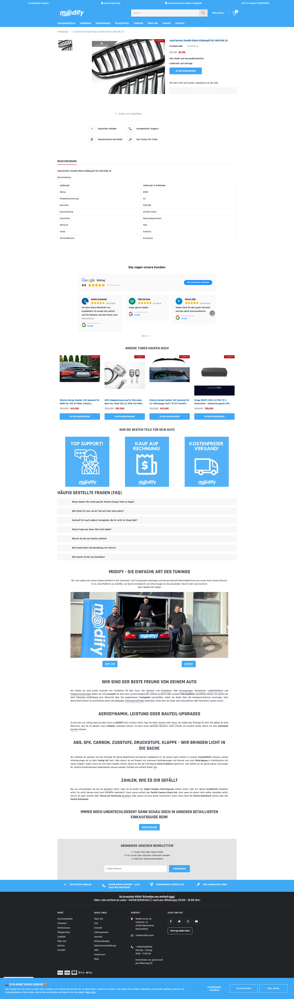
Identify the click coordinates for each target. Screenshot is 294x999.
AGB (96, 950)
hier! (172, 897)
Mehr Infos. (90, 992)
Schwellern (166, 690)
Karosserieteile (66, 23)
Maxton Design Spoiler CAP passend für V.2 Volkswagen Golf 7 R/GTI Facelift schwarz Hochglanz (169, 402)
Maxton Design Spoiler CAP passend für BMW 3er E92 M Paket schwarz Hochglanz (80, 402)
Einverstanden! (243, 988)
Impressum (99, 954)
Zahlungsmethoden (134, 700)
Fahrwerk (85, 23)
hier (155, 767)
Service (166, 23)
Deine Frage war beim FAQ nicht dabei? (91, 529)
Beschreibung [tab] (67, 161)
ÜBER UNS (110, 664)
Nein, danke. (273, 988)
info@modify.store (145, 935)
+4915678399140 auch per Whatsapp (152, 900)
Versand (98, 936)
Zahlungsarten (101, 932)
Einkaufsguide (149, 827)
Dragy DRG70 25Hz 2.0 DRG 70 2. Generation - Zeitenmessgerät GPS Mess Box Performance (211, 402)
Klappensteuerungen (80, 694)
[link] (80, 375)
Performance (103, 23)
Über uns (153, 23)
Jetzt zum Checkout (203, 90)
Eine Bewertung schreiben (198, 282)
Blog (96, 959)
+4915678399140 (144, 946)
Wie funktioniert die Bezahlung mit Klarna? (94, 547)
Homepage (62, 31)
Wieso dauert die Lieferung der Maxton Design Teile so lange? (103, 501)
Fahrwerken (200, 690)
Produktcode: (176, 46)
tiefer (155, 722)
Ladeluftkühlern (215, 690)
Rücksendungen (102, 941)
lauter (174, 722)
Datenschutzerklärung (105, 945)
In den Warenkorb (80, 416)
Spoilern (150, 690)
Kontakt (180, 23)
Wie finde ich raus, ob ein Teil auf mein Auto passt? (98, 511)
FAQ (96, 923)
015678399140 (263, 3)
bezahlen (108, 789)
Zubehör (138, 23)
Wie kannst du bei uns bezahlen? (88, 557)
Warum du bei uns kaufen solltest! (89, 538)
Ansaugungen (186, 690)
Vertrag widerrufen (180, 930)
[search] (203, 13)
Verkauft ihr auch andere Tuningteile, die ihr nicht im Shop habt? (104, 520)
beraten (74, 729)
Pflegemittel (122, 23)
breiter (162, 722)
